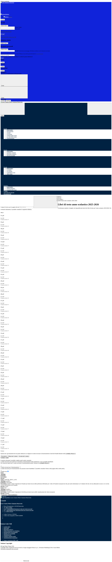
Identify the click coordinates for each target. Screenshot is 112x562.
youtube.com (4, 471)
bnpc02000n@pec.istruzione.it (20, 510)
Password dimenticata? (6, 31)
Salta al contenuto (5, 1)
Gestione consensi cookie (10, 536)
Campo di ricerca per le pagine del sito (10, 207)
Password (17, 29)
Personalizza (4, 456)
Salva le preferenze (12, 494)
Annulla (2, 100)
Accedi (2, 19)
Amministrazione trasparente (10, 537)
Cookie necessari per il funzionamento (10, 467)
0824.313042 (9, 507)
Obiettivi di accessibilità (9, 533)
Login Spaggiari (39, 53)
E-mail (16, 50)
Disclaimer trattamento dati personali (9, 549)
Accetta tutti (24, 456)
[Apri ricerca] (99, 109)
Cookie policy (7, 526)
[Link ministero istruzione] (7, 2)
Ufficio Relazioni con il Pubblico (12, 531)
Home (59, 196)
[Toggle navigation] (13, 109)
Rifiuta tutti (13, 456)
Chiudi (2, 62)
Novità (59, 198)
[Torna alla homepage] (56, 102)
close (2, 115)
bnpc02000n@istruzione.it (19, 509)
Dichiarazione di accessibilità (11, 532)
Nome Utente (18, 27)
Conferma (8, 100)
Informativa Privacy (8, 529)
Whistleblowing (7, 535)
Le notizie (60, 199)
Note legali (6, 528)
